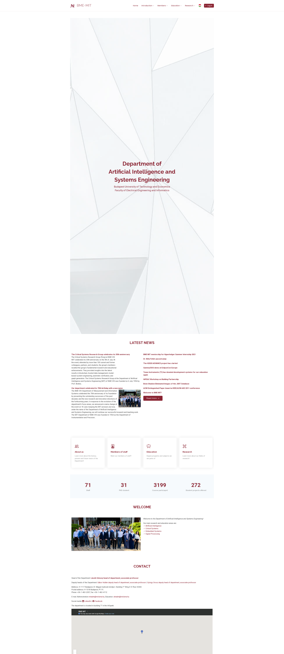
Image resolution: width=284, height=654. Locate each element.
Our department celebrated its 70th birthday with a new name (97, 388)
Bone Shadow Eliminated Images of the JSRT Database (166, 384)
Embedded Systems (153, 531)
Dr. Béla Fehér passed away (154, 359)
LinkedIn (88, 601)
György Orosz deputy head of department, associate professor (171, 582)
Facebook (98, 601)
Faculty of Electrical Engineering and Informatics (142, 190)
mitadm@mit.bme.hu (96, 597)
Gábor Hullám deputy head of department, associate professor (122, 582)
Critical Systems (151, 528)
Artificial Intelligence (153, 526)
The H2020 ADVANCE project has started (160, 363)
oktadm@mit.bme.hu (121, 597)
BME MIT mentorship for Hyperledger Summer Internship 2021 (169, 354)
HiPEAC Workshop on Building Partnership (161, 379)
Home (135, 5)
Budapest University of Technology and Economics (142, 186)
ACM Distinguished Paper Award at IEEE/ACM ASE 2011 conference (171, 388)
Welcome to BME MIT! (152, 393)
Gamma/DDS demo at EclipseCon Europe (160, 368)
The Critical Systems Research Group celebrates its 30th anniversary (100, 354)
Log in (209, 5)
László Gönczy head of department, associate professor (115, 578)
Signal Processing (152, 534)
